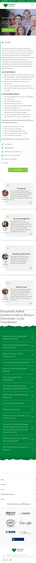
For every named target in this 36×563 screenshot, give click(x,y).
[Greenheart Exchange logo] (10, 5)
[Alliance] (10, 513)
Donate (32, 1)
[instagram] (7, 560)
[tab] (18, 42)
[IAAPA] (10, 532)
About (2, 499)
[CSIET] (10, 523)
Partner (3, 484)
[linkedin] (10, 560)
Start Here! (9, 30)
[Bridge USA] (25, 513)
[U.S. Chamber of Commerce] (18, 539)
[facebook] (4, 560)
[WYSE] (25, 532)
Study (2, 489)
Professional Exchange (7, 494)
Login (29, 1)
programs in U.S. (12, 1)
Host (2, 479)
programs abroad (21, 1)
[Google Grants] (25, 523)
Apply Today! (25, 139)
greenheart (5, 1)
